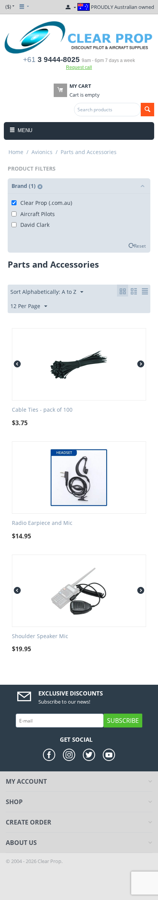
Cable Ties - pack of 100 (42, 410)
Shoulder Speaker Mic (40, 636)
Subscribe (123, 720)
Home (15, 152)
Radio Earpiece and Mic (42, 523)
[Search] (147, 109)
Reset (140, 246)
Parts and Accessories (89, 152)
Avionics (42, 152)
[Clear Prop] (79, 37)
